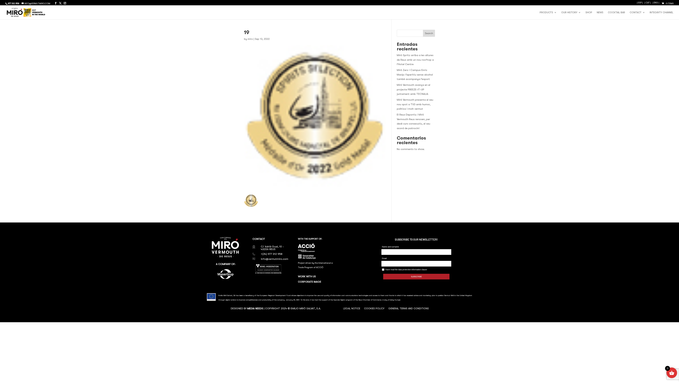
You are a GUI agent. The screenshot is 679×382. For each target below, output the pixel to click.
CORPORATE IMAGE (309, 281)
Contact (636, 12)
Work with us (307, 276)
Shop (588, 12)
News (600, 12)
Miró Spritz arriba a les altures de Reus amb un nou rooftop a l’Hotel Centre (415, 60)
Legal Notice (351, 308)
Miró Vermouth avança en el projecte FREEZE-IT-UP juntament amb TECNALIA (413, 89)
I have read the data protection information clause (405, 269)
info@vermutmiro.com (274, 259)
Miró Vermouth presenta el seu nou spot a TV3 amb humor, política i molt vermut (415, 104)
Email (384, 258)
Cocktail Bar (616, 12)
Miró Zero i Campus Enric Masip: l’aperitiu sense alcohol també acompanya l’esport (415, 74)
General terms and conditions (408, 308)
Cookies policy (374, 308)
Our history (569, 12)
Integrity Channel (661, 12)
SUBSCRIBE (416, 277)
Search (429, 33)
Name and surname (390, 247)
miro (250, 38)
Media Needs (255, 308)
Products (546, 12)
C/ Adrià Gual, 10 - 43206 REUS (272, 248)
